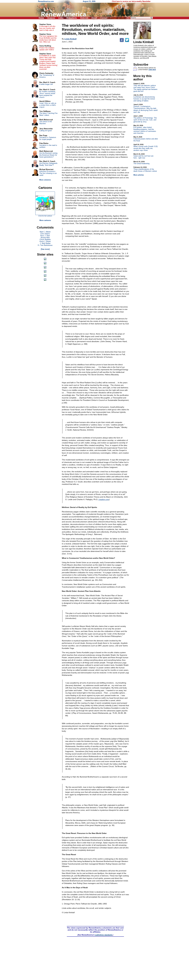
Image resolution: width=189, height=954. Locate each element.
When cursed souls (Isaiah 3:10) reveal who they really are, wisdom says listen (145, 147)
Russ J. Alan (45, 236)
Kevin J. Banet (45, 241)
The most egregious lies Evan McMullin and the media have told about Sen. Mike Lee (48, 39)
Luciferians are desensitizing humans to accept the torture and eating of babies (144, 98)
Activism (84, 18)
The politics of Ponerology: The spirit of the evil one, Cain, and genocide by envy (145, 119)
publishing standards (103, 935)
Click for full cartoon (45, 216)
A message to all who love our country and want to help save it (47, 28)
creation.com (103, 499)
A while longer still (46, 84)
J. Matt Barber (45, 243)
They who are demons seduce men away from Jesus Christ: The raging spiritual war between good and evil (145, 87)
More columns (45, 180)
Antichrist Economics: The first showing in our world (48, 173)
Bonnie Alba (45, 238)
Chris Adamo (45, 234)
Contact (103, 18)
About (94, 18)
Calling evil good (45, 131)
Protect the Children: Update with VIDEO (47, 49)
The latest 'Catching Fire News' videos (48, 114)
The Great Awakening (141, 162)
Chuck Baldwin (45, 239)
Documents (72, 18)
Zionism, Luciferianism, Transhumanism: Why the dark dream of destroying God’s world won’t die (145, 108)
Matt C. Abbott (45, 232)
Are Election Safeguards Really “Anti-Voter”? (48, 164)
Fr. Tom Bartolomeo (45, 245)
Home (41, 18)
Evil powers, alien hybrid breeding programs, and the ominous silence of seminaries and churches (144, 129)
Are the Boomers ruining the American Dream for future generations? (48, 155)
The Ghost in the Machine (45, 122)
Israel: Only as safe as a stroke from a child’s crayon (47, 105)
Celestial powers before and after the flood (145, 139)
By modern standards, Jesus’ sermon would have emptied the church (47, 94)
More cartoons (45, 220)
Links (60, 18)
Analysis (51, 18)
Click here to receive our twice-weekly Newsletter (131, 1)
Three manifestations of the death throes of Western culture (145, 169)
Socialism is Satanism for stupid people (47, 138)
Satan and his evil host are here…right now (143, 156)
